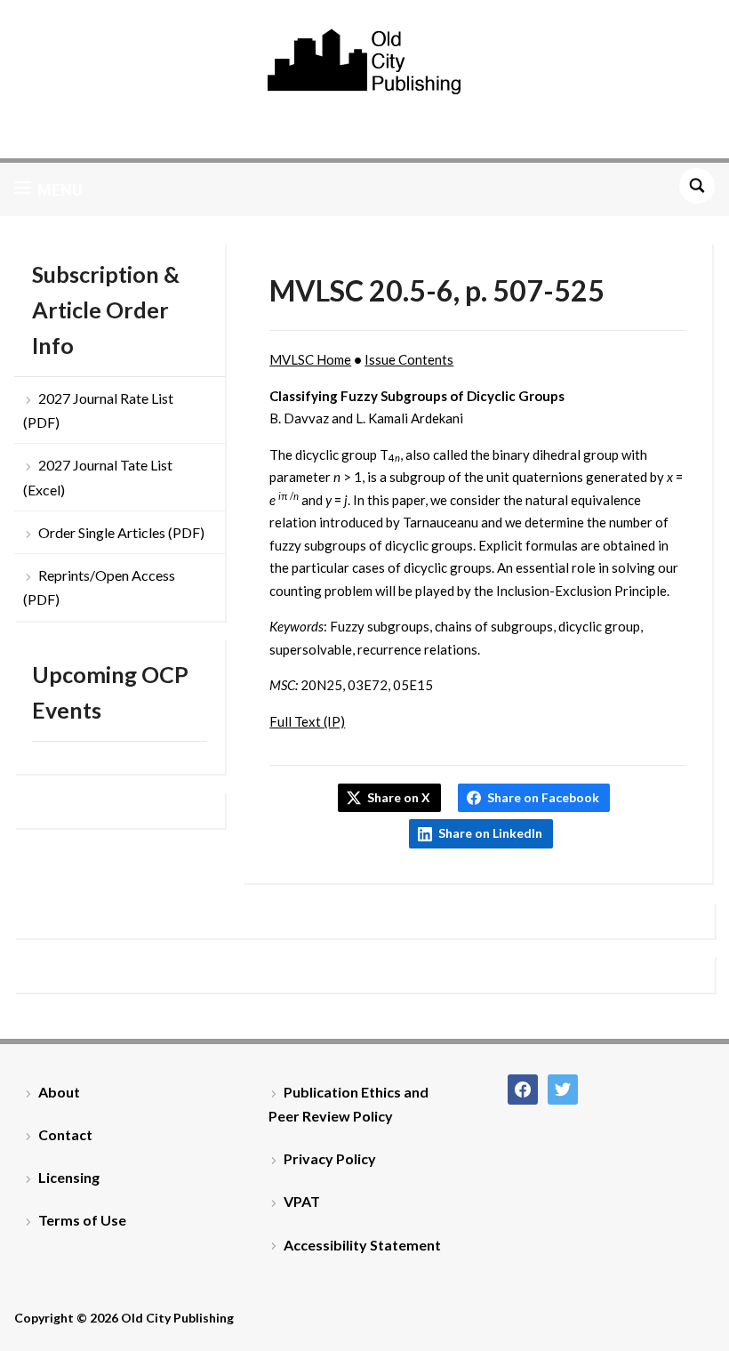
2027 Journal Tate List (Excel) (97, 476)
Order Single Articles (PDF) (121, 532)
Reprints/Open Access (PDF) (99, 587)
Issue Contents (408, 359)
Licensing (69, 1177)
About (59, 1091)
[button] (48, 189)
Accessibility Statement (362, 1244)
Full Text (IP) (307, 721)
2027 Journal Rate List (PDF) (98, 410)
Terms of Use (82, 1219)
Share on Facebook (543, 797)
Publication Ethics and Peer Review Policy (348, 1103)
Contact (65, 1134)
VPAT (302, 1201)
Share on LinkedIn (490, 832)
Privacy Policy (330, 1158)
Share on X (398, 797)
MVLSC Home (310, 359)
